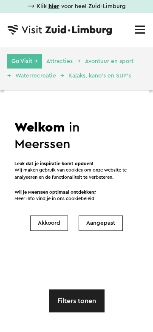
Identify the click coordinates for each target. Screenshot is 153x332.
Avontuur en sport (109, 61)
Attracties (59, 61)
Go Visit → (24, 61)
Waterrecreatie (35, 76)
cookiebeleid (80, 199)
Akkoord (49, 223)
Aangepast (100, 223)
